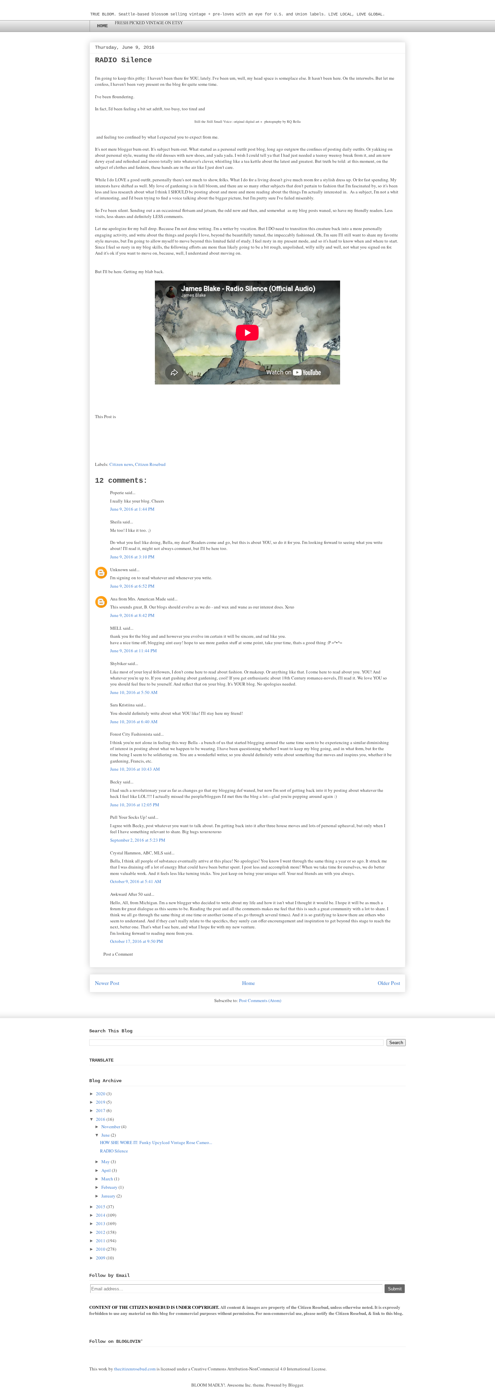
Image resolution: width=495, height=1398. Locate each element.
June (105, 1135)
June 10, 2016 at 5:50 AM (134, 692)
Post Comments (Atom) (260, 1000)
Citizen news (121, 464)
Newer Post (107, 983)
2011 (100, 1241)
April (106, 1170)
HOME (102, 26)
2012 (100, 1232)
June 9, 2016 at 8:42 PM (132, 615)
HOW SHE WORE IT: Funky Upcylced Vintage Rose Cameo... (156, 1142)
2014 (100, 1215)
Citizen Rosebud (150, 464)
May (105, 1161)
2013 (100, 1223)
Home (248, 983)
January (108, 1196)
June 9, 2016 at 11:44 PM (133, 651)
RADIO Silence (114, 1151)
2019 (100, 1102)
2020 (100, 1094)
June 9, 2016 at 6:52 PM (132, 586)
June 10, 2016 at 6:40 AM (134, 722)
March (107, 1179)
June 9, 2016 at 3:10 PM (132, 557)
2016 (100, 1119)
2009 (100, 1258)
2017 (100, 1110)
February (109, 1187)
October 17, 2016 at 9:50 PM (136, 941)
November (110, 1127)
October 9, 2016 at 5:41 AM (135, 881)
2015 (100, 1207)
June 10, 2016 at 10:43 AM (135, 769)
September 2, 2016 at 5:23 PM (137, 840)
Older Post (389, 983)
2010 (100, 1249)
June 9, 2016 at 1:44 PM (132, 509)
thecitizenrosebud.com (135, 1369)
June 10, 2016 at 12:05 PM (134, 805)
